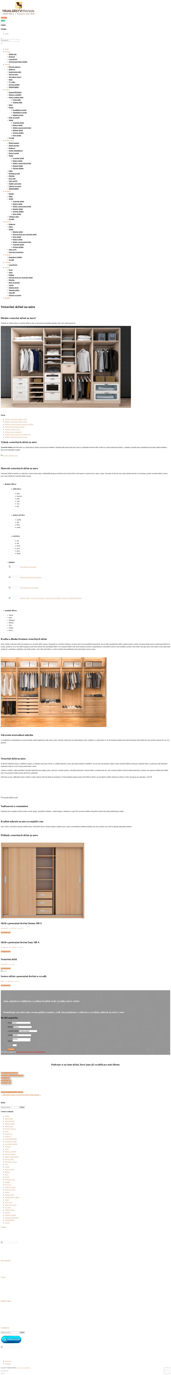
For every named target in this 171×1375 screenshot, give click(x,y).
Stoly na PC (13, 249)
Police (11, 80)
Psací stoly (12, 178)
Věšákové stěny (14, 217)
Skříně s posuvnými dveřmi (22, 128)
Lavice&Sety (13, 59)
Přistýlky (12, 176)
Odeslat (11, 1049)
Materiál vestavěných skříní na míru (16, 422)
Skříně (11, 120)
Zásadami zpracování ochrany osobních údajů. (30, 1052)
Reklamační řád (10, 1313)
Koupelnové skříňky (15, 257)
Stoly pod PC (13, 181)
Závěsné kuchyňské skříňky (18, 62)
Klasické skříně (18, 130)
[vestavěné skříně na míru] (9, 455)
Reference (4, 18)
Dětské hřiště (9, 1119)
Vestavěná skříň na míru (12, 429)
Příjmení (10, 1027)
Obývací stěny (13, 74)
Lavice (7, 1149)
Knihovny (12, 69)
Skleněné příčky (14, 290)
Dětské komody (14, 143)
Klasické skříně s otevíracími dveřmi (12, 1075)
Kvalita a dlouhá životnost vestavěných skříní (19, 424)
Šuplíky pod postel (15, 184)
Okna (10, 272)
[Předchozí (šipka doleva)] (1, 1373)
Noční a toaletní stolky (16, 97)
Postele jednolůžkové (16, 151)
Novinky (4, 29)
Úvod (6, 49)
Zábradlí (12, 293)
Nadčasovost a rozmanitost (13, 432)
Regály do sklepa (10, 1187)
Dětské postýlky (14, 145)
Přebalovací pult (14, 173)
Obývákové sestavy (15, 77)
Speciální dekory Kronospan (29, 588)
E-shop (3, 21)
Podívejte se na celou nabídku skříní (12, 1092)
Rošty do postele (14, 118)
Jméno (10, 1023)
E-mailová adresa (13, 1031)
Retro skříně (17, 135)
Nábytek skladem (10, 1154)
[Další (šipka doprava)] (3, 1373)
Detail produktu (6, 932)
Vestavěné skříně (18, 123)
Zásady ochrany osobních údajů (15, 1321)
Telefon (10, 1035)
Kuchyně (12, 57)
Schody (11, 285)
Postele (11, 107)
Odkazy (7, 1323)
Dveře (11, 270)
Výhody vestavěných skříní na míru (16, 419)
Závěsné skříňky (14, 85)
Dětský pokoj (9, 1126)
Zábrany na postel (15, 186)
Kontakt (7, 298)
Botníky (11, 194)
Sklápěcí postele (18, 115)
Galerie (3, 25)
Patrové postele (14, 153)
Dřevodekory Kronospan (28, 567)
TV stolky (12, 82)
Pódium (11, 275)
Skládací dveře (14, 288)
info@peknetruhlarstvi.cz (14, 1234)
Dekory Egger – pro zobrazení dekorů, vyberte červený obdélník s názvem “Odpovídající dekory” (51, 598)
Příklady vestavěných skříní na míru (16, 437)
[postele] (4, 971)
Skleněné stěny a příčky (12, 1197)
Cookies (7, 1318)
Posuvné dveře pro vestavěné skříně (25, 234)
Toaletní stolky (17, 102)
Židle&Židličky (14, 87)
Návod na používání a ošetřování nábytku (18, 1311)
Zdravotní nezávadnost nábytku (14, 427)
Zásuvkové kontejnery (16, 252)
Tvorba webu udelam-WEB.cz (23, 1367)
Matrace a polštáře (15, 95)
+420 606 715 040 (11, 1232)
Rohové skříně (17, 125)
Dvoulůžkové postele (19, 110)
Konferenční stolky (15, 72)
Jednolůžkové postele (20, 112)
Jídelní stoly (13, 54)
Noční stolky (17, 100)
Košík (7, 34)
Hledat (22, 1107)
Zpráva (10, 1041)
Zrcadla (11, 138)
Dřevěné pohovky (15, 67)
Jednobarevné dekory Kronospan (31, 577)
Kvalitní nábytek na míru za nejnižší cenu (18, 434)
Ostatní (7, 1167)
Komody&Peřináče (15, 92)
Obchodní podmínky (11, 1316)
